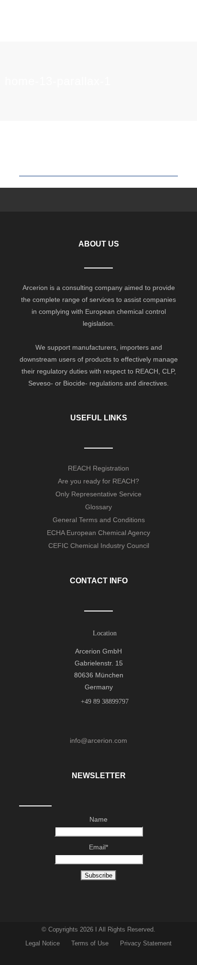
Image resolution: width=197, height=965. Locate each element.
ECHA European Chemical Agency (98, 532)
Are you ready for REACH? (98, 481)
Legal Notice (42, 943)
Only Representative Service (98, 494)
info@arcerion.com (98, 740)
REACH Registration (98, 468)
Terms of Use (90, 943)
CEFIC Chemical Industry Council (98, 545)
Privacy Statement (146, 943)
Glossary (98, 507)
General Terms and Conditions (99, 520)
